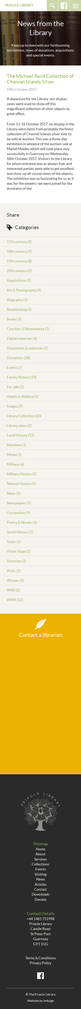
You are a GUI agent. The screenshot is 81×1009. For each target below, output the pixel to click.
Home (40, 849)
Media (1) (14, 455)
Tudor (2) (14, 542)
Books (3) (14, 319)
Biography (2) (17, 300)
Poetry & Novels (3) (22, 522)
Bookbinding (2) (19, 309)
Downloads (41, 894)
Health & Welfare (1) (22, 396)
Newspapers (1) (19, 503)
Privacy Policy (40, 963)
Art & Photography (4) (24, 290)
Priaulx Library (19, 5)
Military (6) (15, 464)
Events (40, 869)
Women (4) (15, 580)
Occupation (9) (18, 513)
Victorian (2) (16, 561)
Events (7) (14, 367)
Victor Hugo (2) (19, 551)
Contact (40, 889)
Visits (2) (13, 571)
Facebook (64, 5)
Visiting (41, 874)
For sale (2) (15, 387)
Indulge (48, 1000)
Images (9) (15, 406)
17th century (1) (19, 242)
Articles (41, 884)
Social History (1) (20, 532)
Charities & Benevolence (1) (28, 329)
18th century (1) (19, 251)
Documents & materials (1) (27, 348)
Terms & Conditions (40, 958)
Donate (40, 899)
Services (40, 859)
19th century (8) (19, 261)
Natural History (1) (21, 484)
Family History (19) (21, 377)
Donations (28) (18, 358)
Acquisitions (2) (19, 280)
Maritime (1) (16, 445)
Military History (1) (21, 474)
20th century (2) (19, 271)
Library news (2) (19, 425)
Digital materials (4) (22, 338)
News (40, 879)
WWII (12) (15, 600)
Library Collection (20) (24, 416)
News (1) (13, 493)
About (40, 854)
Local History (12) (20, 435)
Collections (40, 864)
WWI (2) (13, 590)
